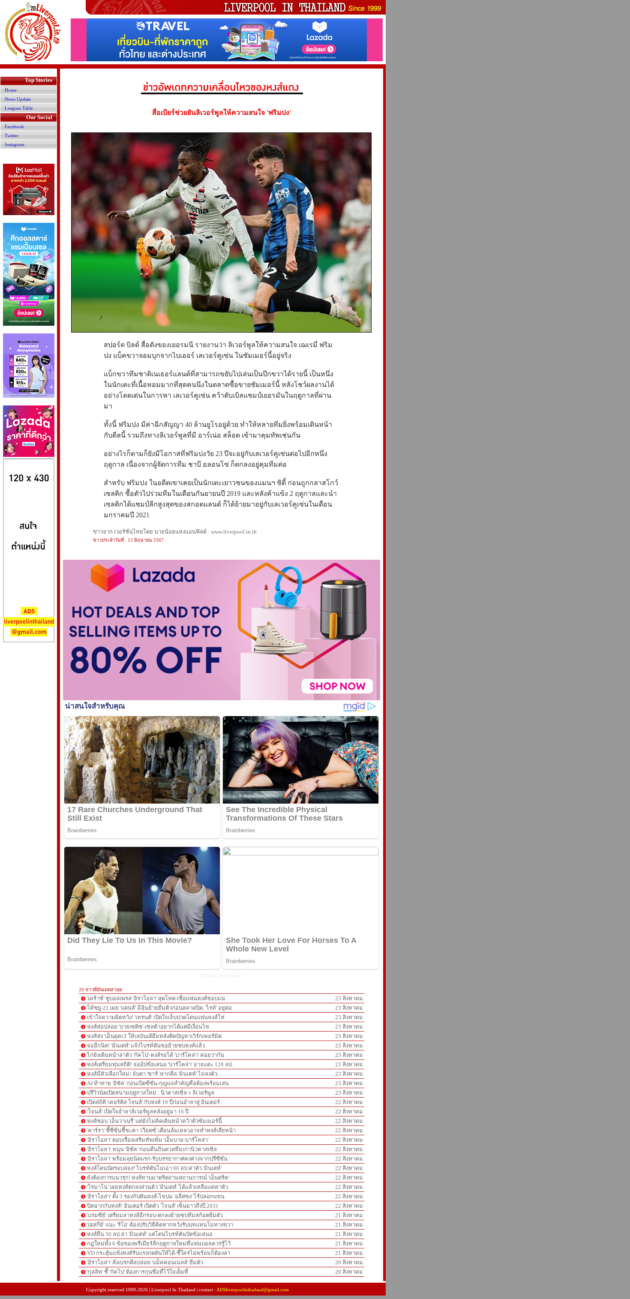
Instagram (14, 144)
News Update (18, 99)
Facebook (14, 126)
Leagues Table (19, 108)
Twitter (11, 135)
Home (11, 90)
